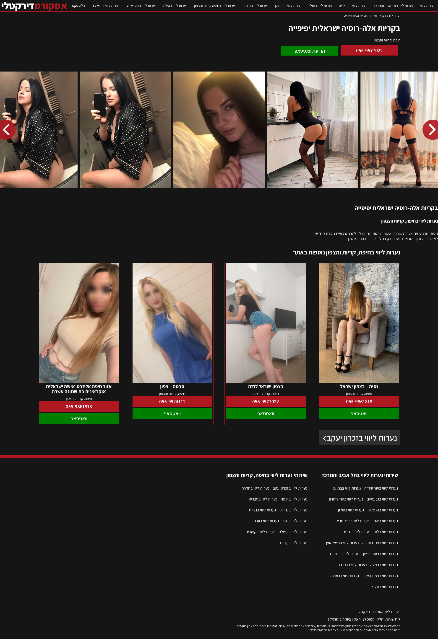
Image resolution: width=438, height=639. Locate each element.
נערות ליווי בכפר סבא (353, 521)
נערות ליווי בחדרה (255, 488)
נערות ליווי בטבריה (263, 499)
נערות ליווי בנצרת (262, 510)
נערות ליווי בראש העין (342, 542)
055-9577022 (369, 50)
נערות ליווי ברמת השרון (380, 575)
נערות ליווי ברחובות (345, 553)
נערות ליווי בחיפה (294, 499)
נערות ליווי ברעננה (344, 575)
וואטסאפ (359, 413)
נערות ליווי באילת (175, 5)
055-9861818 (359, 401)
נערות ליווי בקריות (294, 542)
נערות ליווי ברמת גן (288, 5)
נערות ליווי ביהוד (385, 521)
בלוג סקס (78, 5)
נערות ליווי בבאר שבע (141, 5)
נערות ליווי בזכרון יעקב (362, 437)
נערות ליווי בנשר (295, 521)
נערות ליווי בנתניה (356, 531)
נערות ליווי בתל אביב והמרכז (393, 5)
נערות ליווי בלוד (386, 531)
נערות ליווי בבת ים (255, 5)
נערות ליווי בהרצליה (353, 5)
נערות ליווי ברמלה (384, 564)
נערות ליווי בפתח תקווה (380, 542)
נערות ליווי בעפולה (293, 531)
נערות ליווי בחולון (320, 5)
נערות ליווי (427, 5)
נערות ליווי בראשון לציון (380, 553)
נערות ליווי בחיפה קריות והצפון (215, 5)
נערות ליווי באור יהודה (381, 488)
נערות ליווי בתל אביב (382, 586)
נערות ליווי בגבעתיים (382, 499)
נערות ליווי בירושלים (106, 5)
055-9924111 (172, 401)
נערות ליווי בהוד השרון (346, 499)
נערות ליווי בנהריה (293, 510)
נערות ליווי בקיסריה (260, 531)
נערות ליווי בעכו (267, 521)
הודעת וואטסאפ (310, 51)
